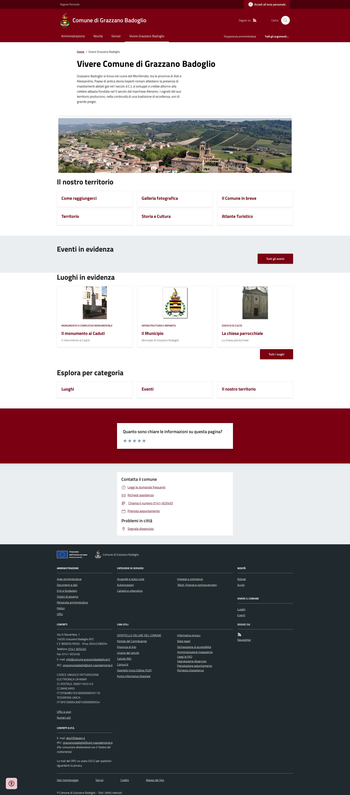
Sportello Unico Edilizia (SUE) (134, 670)
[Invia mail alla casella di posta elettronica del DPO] (75, 738)
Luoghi (241, 609)
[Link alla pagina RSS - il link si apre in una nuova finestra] (254, 20)
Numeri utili (64, 717)
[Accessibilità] (11, 783)
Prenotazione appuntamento (194, 666)
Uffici (60, 614)
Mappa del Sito (155, 780)
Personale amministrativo (72, 602)
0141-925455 (77, 649)
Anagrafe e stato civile (130, 579)
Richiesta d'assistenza (190, 670)
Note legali (183, 641)
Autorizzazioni (125, 585)
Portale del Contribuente (132, 641)
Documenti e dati (67, 585)
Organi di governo (67, 596)
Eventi (241, 615)
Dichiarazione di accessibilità (194, 647)
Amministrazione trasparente (195, 652)
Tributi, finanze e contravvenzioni (197, 585)
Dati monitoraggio (67, 780)
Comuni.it (122, 664)
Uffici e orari (64, 712)
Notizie (241, 579)
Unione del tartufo (128, 653)
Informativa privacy (189, 635)
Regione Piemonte (69, 4)
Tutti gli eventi (275, 259)
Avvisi (240, 585)
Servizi (115, 36)
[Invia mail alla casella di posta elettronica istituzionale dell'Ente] (88, 659)
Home (80, 51)
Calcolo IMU (124, 658)
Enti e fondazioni (67, 590)
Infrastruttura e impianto (159, 325)
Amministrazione (73, 36)
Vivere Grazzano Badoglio (146, 36)
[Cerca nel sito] (284, 20)
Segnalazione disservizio (191, 661)
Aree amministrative (69, 579)
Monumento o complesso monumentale (86, 325)
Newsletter (244, 640)
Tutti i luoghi (276, 354)
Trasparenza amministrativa (240, 36)
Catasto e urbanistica (130, 590)
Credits (124, 780)
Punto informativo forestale (133, 676)
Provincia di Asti (126, 647)
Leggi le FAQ (184, 656)
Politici (61, 608)
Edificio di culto (232, 325)
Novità (98, 36)
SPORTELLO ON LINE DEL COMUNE (139, 635)
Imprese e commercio (190, 579)
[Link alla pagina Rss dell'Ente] (239, 634)
